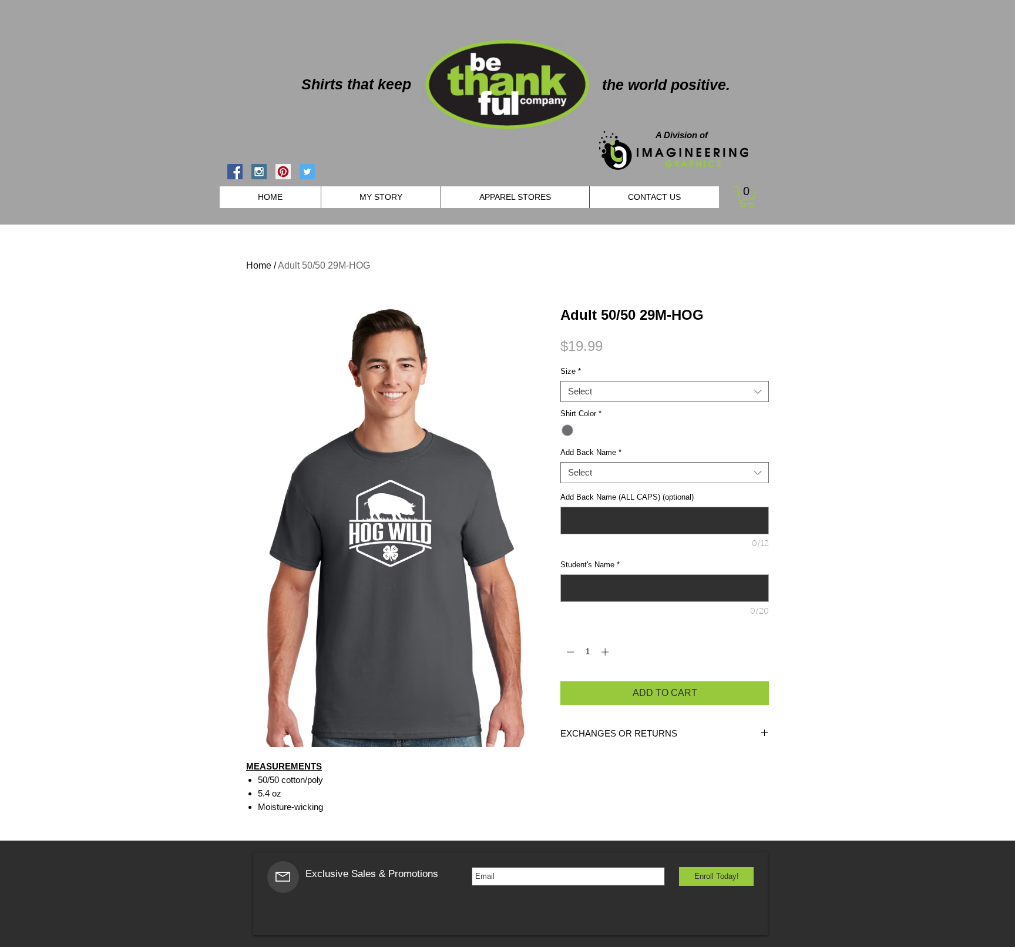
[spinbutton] (587, 652)
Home (258, 265)
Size (570, 371)
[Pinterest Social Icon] (283, 171)
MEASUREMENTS (284, 766)
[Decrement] (569, 652)
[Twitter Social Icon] (307, 171)
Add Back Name (590, 452)
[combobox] (664, 391)
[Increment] (606, 652)
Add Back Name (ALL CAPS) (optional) (627, 497)
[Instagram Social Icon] (259, 171)
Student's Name (590, 564)
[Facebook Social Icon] (235, 171)
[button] (746, 197)
